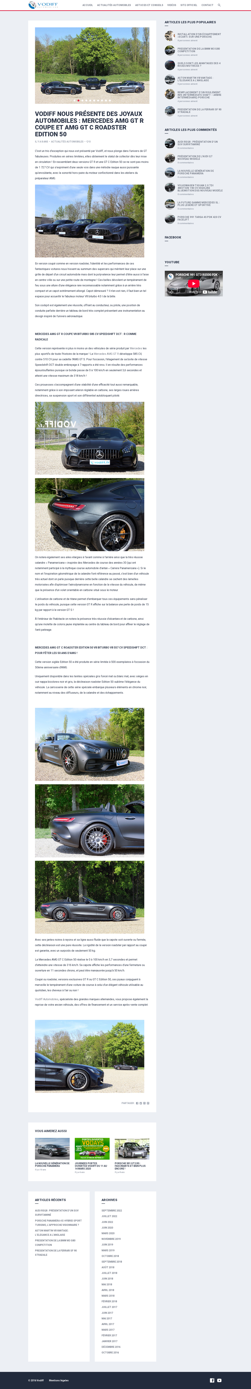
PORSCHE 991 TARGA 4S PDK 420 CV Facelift (199, 218)
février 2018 (109, 1301)
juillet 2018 (109, 1273)
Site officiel (188, 5)
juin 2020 (107, 1227)
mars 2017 (108, 1329)
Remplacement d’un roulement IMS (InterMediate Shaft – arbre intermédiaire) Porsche (199, 95)
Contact (207, 5)
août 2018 (108, 1267)
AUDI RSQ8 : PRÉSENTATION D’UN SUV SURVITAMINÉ (198, 143)
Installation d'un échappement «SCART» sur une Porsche (199, 35)
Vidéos (171, 5)
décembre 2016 (111, 1347)
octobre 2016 (110, 1352)
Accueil (87, 5)
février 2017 (109, 1335)
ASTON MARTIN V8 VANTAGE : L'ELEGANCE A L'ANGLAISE (195, 79)
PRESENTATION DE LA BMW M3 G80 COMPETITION (199, 50)
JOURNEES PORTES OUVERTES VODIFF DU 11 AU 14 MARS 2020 (91, 1166)
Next (142, 66)
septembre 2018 (112, 1261)
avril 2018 (108, 1290)
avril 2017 (108, 1324)
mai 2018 (107, 1284)
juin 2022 (107, 1222)
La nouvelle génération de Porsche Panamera (52, 1164)
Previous (41, 66)
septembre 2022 (112, 1210)
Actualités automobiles (114, 5)
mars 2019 (108, 1250)
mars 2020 (108, 1233)
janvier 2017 (109, 1341)
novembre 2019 (111, 1239)
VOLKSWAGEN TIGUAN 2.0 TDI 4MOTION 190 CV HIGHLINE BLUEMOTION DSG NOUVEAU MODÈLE (200, 188)
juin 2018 (107, 1278)
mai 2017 (107, 1318)
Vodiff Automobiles (46, 999)
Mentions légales (59, 1380)
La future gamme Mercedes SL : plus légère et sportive (199, 203)
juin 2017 (107, 1313)
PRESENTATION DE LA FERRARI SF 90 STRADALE (199, 110)
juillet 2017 (109, 1307)
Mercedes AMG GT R (106, 353)
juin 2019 (107, 1244)
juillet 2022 (109, 1216)
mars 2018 (108, 1295)
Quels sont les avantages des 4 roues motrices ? (199, 64)
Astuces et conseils (149, 5)
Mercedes (136, 348)
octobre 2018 (110, 1256)
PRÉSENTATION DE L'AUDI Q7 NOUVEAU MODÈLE (195, 157)
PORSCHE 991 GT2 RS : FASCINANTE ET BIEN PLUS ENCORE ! (130, 1166)
